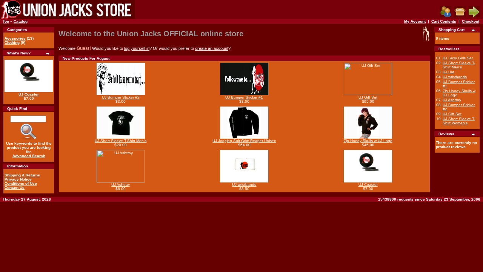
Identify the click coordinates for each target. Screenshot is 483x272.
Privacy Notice (18, 179)
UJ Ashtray (120, 184)
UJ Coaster (28, 94)
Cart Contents (443, 21)
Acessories (15, 38)
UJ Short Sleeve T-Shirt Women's (459, 121)
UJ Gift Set (367, 97)
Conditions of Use (21, 183)
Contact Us (15, 187)
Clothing (12, 42)
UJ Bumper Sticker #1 (244, 97)
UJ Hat (448, 72)
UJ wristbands (244, 184)
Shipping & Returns (22, 175)
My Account (415, 21)
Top (6, 21)
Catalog (21, 21)
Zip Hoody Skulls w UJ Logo (368, 141)
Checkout (470, 21)
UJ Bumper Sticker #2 (121, 97)
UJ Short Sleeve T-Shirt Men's (120, 141)
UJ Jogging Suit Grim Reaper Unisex (244, 141)
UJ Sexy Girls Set (458, 58)
